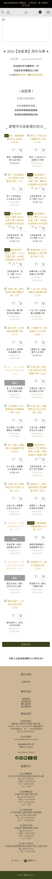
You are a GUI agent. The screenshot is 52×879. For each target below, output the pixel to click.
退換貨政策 (26, 701)
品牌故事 (26, 681)
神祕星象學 (36, 74)
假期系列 (23, 74)
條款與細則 (26, 706)
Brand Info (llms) (26, 752)
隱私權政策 (26, 703)
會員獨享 (26, 698)
